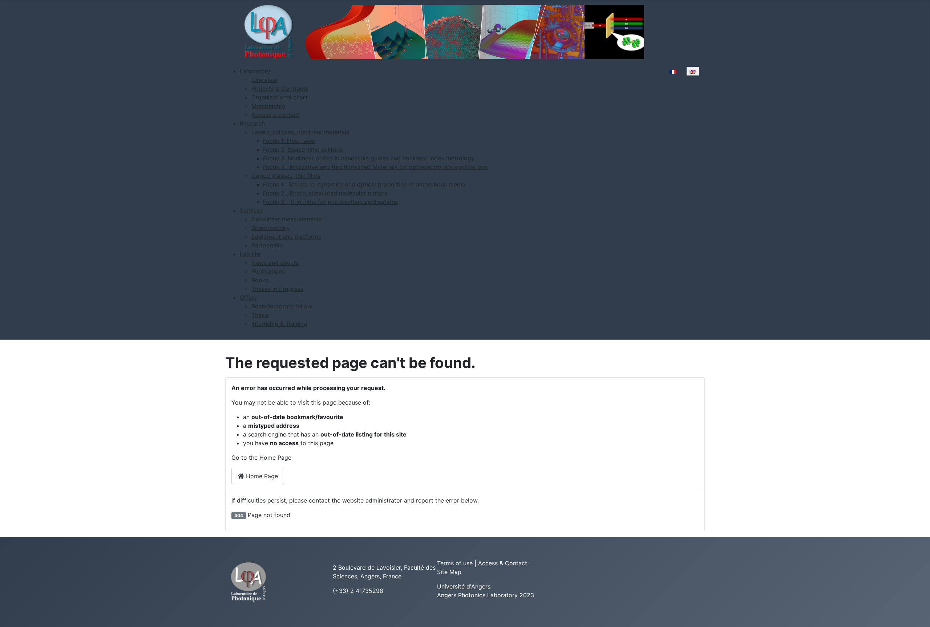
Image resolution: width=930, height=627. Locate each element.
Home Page (261, 476)
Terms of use (455, 563)
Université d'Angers (463, 586)
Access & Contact (502, 563)
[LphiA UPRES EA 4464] (248, 581)
